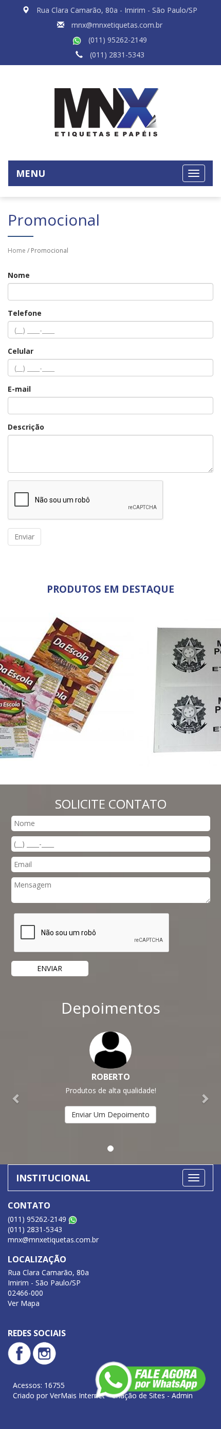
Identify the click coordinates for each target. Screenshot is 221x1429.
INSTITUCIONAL (53, 1178)
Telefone (25, 313)
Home (17, 250)
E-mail (19, 389)
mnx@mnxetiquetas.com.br (116, 25)
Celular (20, 351)
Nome (19, 275)
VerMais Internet (77, 1395)
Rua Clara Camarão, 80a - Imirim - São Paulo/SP (116, 10)
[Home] (110, 111)
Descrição (26, 427)
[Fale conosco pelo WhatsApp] (150, 1379)
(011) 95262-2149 (117, 40)
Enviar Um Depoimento (110, 1114)
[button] (16, 1092)
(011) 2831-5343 (117, 54)
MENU (30, 173)
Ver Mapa (24, 1303)
